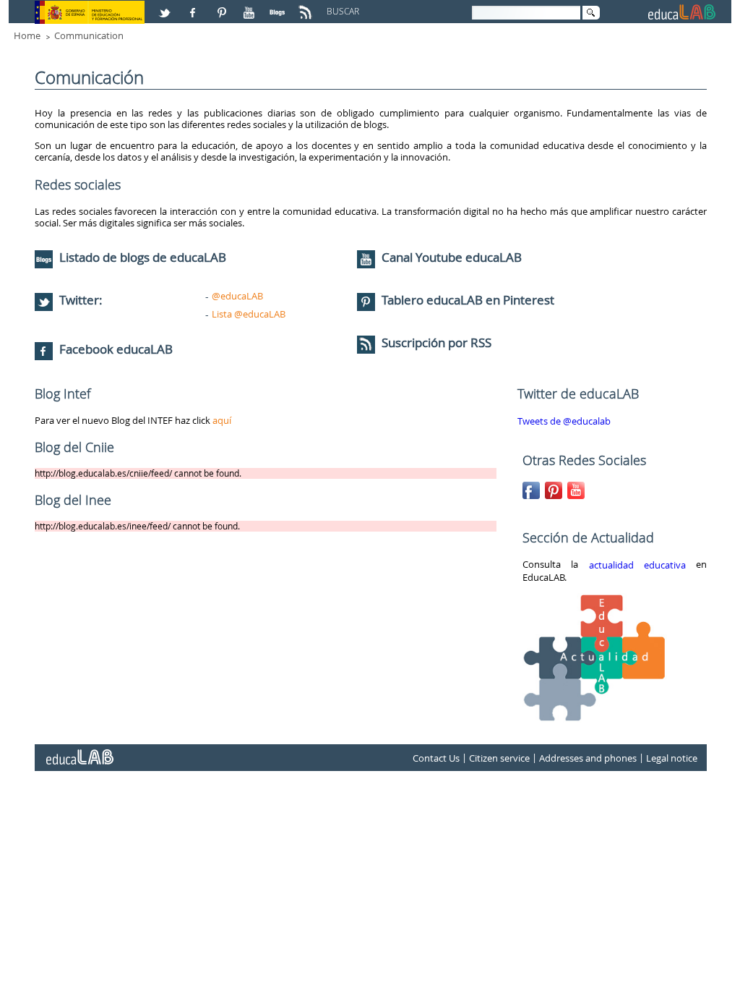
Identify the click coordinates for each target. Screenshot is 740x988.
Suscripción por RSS (435, 342)
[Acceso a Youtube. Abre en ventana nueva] (251, 6)
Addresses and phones (588, 758)
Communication (89, 35)
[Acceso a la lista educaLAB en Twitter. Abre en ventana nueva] (166, 6)
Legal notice (671, 758)
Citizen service (499, 758)
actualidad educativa (637, 564)
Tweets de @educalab (564, 420)
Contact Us (436, 758)
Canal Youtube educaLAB (452, 257)
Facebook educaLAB (116, 349)
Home (27, 35)
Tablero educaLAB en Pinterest (468, 299)
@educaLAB (237, 295)
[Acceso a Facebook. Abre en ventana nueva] (194, 6)
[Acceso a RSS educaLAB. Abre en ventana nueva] (307, 6)
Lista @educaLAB (248, 313)
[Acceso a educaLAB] (79, 751)
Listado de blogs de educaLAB (141, 257)
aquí (221, 420)
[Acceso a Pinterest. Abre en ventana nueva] (223, 6)
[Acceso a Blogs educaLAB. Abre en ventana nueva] (279, 6)
